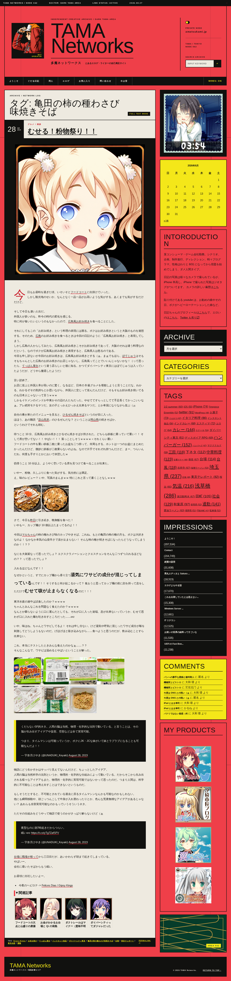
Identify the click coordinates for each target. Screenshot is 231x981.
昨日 (33, 520)
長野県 (190, 510)
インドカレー (185, 423)
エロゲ (66, 81)
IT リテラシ (169, 620)
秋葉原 (182, 504)
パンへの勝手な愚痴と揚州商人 (179, 677)
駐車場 (215, 510)
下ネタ (196, 452)
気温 (183, 486)
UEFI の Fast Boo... (173, 644)
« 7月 (166, 221)
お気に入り (84, 81)
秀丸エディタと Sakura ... (177, 573)
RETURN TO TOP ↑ (212, 970)
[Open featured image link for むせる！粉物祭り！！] (79, 209)
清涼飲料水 (186, 496)
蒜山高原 (43, 419)
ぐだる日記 (33, 81)
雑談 (39, 124)
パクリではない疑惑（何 (176, 713)
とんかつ (175, 418)
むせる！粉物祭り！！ (62, 131)
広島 (38, 335)
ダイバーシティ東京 (77, 941)
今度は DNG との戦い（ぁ (176, 693)
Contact (168, 550)
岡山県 (94, 419)
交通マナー (181, 460)
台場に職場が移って (26, 856)
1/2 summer (173, 406)
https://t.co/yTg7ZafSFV (45, 832)
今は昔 (124, 81)
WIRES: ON (215, 81)
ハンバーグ (200, 445)
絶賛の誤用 (169, 562)
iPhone (200, 406)
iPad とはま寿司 (172, 703)
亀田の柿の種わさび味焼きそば (100, 941)
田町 (204, 496)
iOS (188, 407)
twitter (186, 412)
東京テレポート (127, 941)
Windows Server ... (173, 608)
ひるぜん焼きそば (73, 414)
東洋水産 (11, 943)
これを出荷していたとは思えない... (181, 597)
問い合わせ (105, 81)
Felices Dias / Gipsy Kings (57, 885)
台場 (117, 941)
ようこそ (14, 81)
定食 (186, 477)
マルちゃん (29, 534)
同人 (51, 81)
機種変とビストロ (172, 682)
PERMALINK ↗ (145, 942)
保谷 (193, 459)
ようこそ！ (169, 538)
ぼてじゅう (129, 355)
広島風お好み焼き (79, 321)
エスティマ (205, 423)
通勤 (19, 943)
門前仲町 (203, 510)
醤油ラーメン (174, 510)
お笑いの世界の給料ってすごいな (180, 632)
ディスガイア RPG (199, 437)
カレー (184, 429)
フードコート (79, 292)
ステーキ (202, 430)
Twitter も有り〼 (189, 317)
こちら (203, 312)
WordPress (202, 413)
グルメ (31, 124)
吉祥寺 (183, 467)
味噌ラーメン (200, 468)
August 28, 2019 (78, 755)
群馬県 (196, 504)
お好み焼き (32, 941)
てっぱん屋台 (30, 365)
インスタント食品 (59, 941)
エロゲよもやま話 (173, 585)
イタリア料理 (194, 418)
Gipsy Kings (19, 941)
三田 (177, 452)
